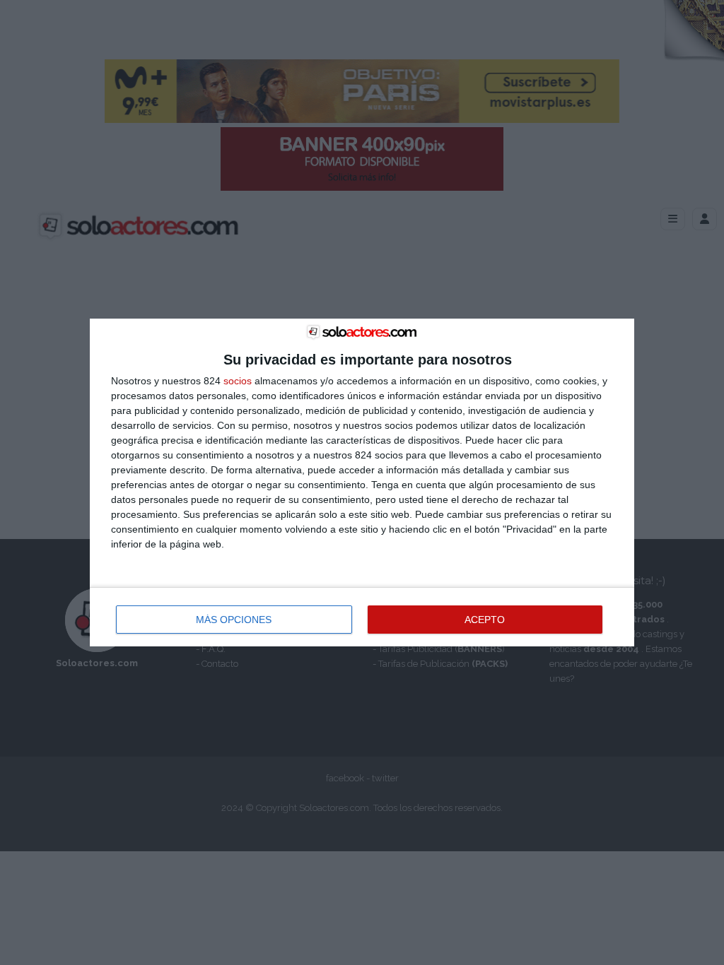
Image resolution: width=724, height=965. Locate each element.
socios (237, 381)
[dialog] (362, 483)
